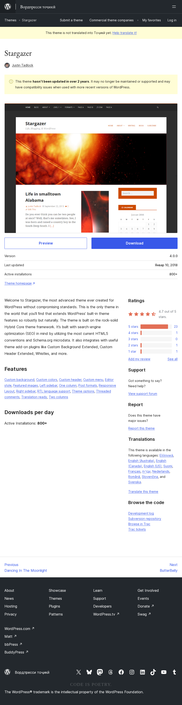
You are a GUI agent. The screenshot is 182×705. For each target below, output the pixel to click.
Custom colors (46, 379)
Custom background (19, 379)
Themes (10, 20)
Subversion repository (144, 518)
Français (134, 471)
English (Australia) (141, 461)
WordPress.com (19, 628)
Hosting (10, 606)
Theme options (83, 391)
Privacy (10, 614)
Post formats (87, 385)
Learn (97, 590)
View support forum (142, 393)
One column (68, 385)
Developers (102, 606)
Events (143, 598)
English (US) (153, 466)
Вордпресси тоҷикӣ (32, 672)
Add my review (139, 359)
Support (99, 598)
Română (134, 477)
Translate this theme (143, 491)
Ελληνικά (166, 455)
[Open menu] (175, 6)
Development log (141, 513)
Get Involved (148, 590)
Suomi (167, 466)
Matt (10, 636)
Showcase (57, 590)
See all (173, 359)
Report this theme (141, 428)
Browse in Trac (139, 524)
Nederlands (160, 471)
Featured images (25, 385)
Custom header (70, 379)
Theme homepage (18, 283)
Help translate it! (125, 33)
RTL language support (53, 391)
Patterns (56, 614)
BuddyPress (16, 652)
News (9, 598)
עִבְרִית (146, 471)
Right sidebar (26, 391)
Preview (46, 243)
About (9, 590)
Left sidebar (48, 385)
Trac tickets (137, 529)
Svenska (134, 482)
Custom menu (93, 379)
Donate (146, 606)
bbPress (13, 644)
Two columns (58, 397)
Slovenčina (150, 477)
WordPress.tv (106, 614)
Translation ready (34, 397)
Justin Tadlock (22, 65)
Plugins (54, 606)
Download (134, 243)
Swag (144, 614)
